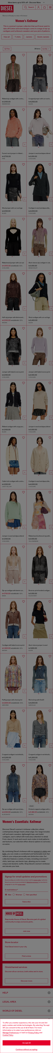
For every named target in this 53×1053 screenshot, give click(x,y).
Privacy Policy (33, 1033)
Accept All (26, 1043)
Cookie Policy (8, 1035)
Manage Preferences (11, 1033)
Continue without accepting (26, 1049)
